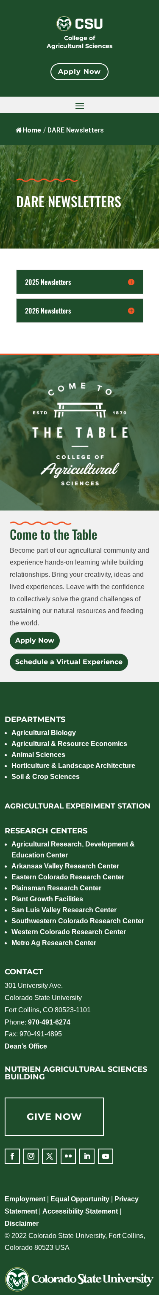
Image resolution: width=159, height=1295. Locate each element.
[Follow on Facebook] (12, 1156)
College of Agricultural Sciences (79, 42)
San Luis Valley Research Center (64, 910)
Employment (25, 1199)
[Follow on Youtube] (105, 1156)
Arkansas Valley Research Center (65, 866)
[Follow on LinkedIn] (87, 1156)
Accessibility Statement (80, 1211)
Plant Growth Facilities (47, 899)
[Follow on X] (49, 1156)
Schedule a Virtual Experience (69, 662)
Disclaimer (22, 1223)
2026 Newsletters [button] (48, 311)
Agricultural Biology (43, 732)
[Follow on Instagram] (31, 1156)
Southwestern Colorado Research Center (77, 921)
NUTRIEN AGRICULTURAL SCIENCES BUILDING (76, 1073)
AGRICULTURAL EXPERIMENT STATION (78, 806)
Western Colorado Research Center (68, 931)
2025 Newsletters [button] (48, 282)
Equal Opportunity (79, 1199)
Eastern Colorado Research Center (67, 877)
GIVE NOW (54, 1116)
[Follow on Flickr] (68, 1156)
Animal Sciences (38, 754)
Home (31, 130)
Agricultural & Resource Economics (69, 743)
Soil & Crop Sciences (45, 776)
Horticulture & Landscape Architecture (73, 765)
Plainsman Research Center (56, 888)
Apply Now (79, 72)
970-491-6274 (49, 1022)
